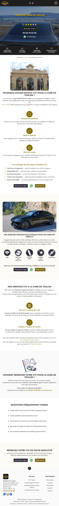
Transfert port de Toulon (32, 490)
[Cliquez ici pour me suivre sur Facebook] (10, 494)
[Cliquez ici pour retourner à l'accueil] (5, 3)
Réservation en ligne (21, 186)
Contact (50, 491)
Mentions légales (22, 499)
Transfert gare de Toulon (31, 483)
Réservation (50, 480)
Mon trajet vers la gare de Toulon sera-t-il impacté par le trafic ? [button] (28, 426)
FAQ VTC (50, 488)
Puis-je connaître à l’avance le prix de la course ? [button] (24, 416)
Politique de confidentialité (34, 499)
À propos (50, 483)
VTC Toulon (32, 480)
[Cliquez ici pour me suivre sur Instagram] (7, 494)
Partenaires (50, 485)
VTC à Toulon (6, 105)
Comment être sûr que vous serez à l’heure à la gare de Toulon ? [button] (28, 410)
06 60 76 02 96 (40, 186)
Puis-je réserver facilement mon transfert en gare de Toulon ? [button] (28, 431)
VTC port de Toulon (35, 344)
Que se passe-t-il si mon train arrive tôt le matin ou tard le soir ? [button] (28, 421)
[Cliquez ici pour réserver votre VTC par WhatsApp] (31, 186)
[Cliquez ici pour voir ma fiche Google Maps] (4, 494)
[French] (33, 3)
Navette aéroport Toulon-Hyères (31, 486)
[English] (30, 3)
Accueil (26, 57)
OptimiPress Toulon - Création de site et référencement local (33, 503)
